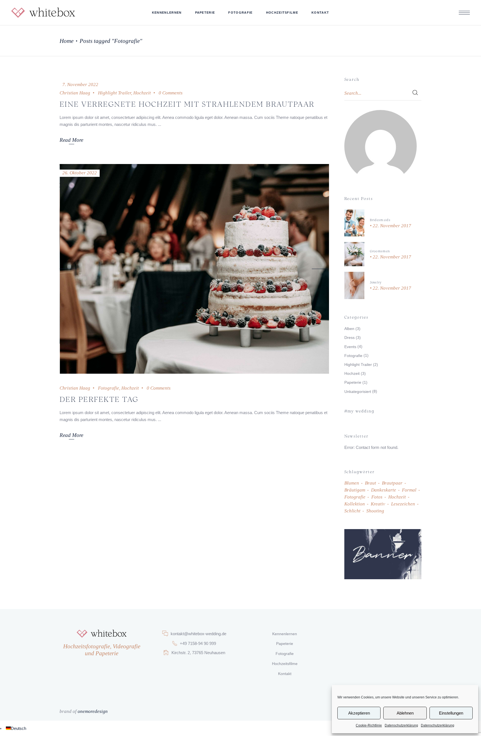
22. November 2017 (391, 225)
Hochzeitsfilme (285, 663)
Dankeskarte (383, 490)
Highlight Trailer (114, 93)
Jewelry (376, 282)
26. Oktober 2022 (79, 172)
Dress (349, 337)
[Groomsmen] (354, 254)
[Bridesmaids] (354, 223)
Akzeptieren (359, 713)
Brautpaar (392, 483)
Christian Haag (75, 93)
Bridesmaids (380, 219)
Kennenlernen (284, 634)
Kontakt (284, 673)
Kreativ (378, 504)
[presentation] (68, 269)
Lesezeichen (403, 504)
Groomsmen (380, 251)
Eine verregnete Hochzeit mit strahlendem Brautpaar (187, 103)
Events (350, 346)
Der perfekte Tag (99, 398)
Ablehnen (405, 713)
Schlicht (352, 511)
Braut (370, 483)
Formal (409, 490)
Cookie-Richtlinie (369, 725)
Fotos (376, 497)
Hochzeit (142, 93)
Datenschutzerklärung (401, 725)
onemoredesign (93, 711)
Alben (349, 328)
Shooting (375, 511)
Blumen (351, 483)
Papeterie (352, 382)
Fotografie (108, 388)
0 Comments (171, 93)
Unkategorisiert (357, 391)
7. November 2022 (80, 84)
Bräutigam (354, 490)
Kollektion (354, 504)
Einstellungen (451, 713)
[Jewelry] (354, 285)
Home (66, 41)
